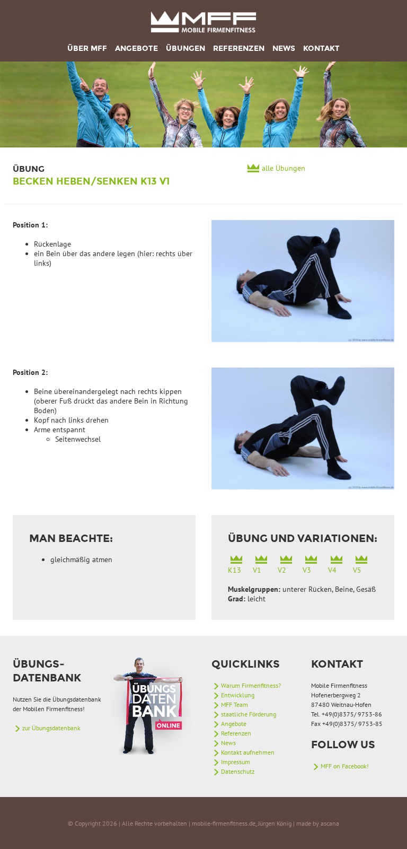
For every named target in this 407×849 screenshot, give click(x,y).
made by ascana (317, 823)
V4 (332, 570)
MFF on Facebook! (345, 766)
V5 (357, 570)
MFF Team (234, 704)
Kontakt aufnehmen (248, 752)
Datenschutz (237, 771)
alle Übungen (283, 168)
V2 (282, 570)
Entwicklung (237, 695)
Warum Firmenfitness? (251, 685)
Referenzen (238, 48)
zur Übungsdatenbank (51, 728)
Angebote (136, 48)
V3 (307, 570)
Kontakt (321, 48)
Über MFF (87, 48)
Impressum (235, 762)
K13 (234, 570)
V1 (257, 570)
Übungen (185, 48)
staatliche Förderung (248, 714)
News (283, 48)
